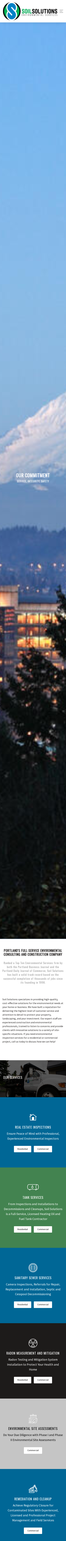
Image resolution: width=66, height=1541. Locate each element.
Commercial (43, 1149)
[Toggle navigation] (60, 11)
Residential (22, 1149)
